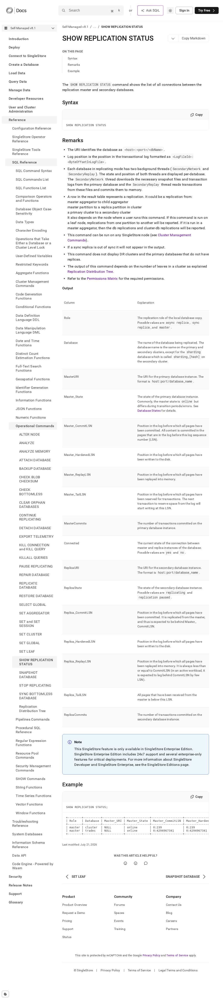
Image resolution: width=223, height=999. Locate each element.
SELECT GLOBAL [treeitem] (32, 605)
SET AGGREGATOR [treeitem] (34, 613)
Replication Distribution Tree (90, 272)
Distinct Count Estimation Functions (33, 356)
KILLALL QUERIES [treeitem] (33, 558)
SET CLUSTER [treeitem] (30, 634)
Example (74, 71)
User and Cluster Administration (22, 109)
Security (15, 876)
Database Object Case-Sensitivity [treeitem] (34, 211)
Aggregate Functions (32, 273)
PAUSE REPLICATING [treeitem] (36, 566)
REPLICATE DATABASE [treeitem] (28, 585)
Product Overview (74, 904)
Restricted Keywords (32, 264)
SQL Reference (24, 162)
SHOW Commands (30, 779)
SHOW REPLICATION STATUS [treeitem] (36, 662)
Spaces (119, 913)
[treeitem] (29, 39)
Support (15, 894)
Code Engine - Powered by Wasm (33, 866)
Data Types (25, 222)
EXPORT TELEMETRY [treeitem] (36, 536)
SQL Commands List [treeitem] (32, 179)
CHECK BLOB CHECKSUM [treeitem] (29, 479)
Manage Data (19, 90)
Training (119, 929)
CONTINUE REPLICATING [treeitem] (30, 517)
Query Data (18, 81)
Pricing (67, 921)
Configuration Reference (31, 128)
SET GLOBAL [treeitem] (29, 643)
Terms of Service (177, 955)
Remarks (74, 64)
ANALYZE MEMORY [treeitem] (34, 451)
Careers (171, 921)
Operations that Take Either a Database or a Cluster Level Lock (33, 243)
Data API (19, 855)
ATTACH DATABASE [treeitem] (35, 460)
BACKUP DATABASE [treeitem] (35, 469)
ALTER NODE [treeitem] (29, 434)
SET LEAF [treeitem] (27, 651)
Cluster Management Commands (32, 284)
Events (119, 921)
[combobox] (170, 10)
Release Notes (20, 885)
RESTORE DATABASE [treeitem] (36, 596)
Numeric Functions (31, 417)
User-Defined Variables (34, 256)
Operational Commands (35, 426)
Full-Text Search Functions (28, 368)
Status (67, 937)
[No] (135, 863)
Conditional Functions (33, 307)
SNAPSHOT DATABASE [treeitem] (28, 674)
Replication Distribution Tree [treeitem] (32, 708)
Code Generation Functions (29, 296)
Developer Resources (26, 98)
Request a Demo (73, 913)
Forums (119, 904)
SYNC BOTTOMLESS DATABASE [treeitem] (36, 696)
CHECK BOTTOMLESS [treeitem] (30, 492)
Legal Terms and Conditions (178, 970)
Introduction (19, 39)
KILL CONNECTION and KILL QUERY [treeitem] (34, 547)
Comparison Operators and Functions (34, 198)
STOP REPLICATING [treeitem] (35, 685)
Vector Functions (29, 804)
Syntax (73, 58)
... (94, 27)
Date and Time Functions (27, 343)
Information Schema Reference (28, 845)
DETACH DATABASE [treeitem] (35, 528)
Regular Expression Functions (31, 743)
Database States (149, 410)
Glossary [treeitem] (16, 902)
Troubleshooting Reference (25, 823)
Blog (169, 913)
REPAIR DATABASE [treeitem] (34, 575)
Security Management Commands (33, 768)
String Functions (29, 787)
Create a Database (24, 64)
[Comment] (146, 863)
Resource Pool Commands (27, 755)
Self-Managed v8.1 (75, 27)
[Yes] (125, 863)
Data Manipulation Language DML (31, 330)
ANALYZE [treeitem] (26, 443)
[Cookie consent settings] (5, 994)
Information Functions (33, 400)
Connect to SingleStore (27, 56)
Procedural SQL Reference (28, 730)
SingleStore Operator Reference (28, 139)
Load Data (17, 73)
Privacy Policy (151, 955)
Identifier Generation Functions (32, 390)
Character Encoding (31, 230)
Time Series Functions (33, 796)
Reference (17, 120)
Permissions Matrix (102, 278)
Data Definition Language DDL (28, 317)
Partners (172, 929)
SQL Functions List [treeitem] (31, 188)
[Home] (16, 10)
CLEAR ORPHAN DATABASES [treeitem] (32, 504)
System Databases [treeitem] (27, 834)
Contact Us (174, 904)
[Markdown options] (173, 38)
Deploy (14, 47)
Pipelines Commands (33, 719)
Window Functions (30, 813)
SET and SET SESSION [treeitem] (29, 624)
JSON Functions (29, 409)
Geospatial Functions (33, 379)
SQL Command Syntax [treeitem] (34, 171)
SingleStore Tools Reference (26, 152)
